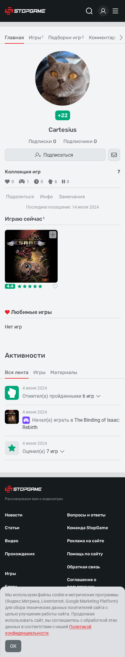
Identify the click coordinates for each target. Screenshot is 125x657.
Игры (10, 573)
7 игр (52, 451)
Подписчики (80, 141)
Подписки (42, 141)
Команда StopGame (87, 527)
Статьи (12, 527)
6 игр (88, 396)
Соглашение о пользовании (81, 583)
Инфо (46, 196)
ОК (13, 646)
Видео (11, 540)
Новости (13, 515)
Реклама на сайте (85, 540)
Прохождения (20, 554)
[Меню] (116, 11)
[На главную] (25, 11)
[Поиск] (89, 11)
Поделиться (20, 196)
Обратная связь (83, 567)
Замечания (72, 196)
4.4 (10, 286)
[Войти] (103, 10)
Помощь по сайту (85, 554)
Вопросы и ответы (86, 515)
